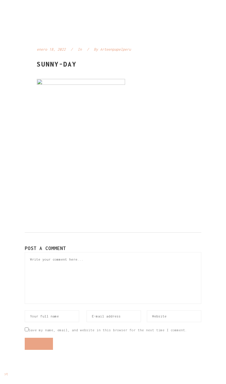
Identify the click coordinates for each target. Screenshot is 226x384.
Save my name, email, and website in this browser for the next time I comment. (108, 330)
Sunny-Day (57, 64)
